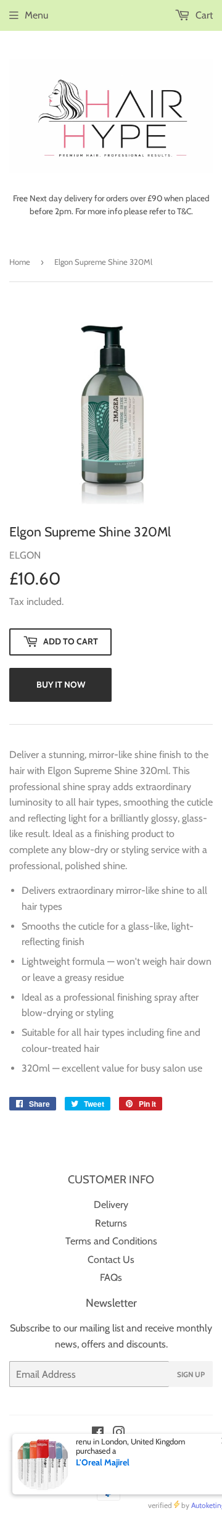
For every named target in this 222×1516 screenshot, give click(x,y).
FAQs (111, 1277)
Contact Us (111, 1259)
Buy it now (60, 684)
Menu (36, 15)
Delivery (111, 1204)
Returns (111, 1223)
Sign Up (191, 1374)
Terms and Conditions (111, 1241)
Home (19, 262)
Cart (203, 15)
